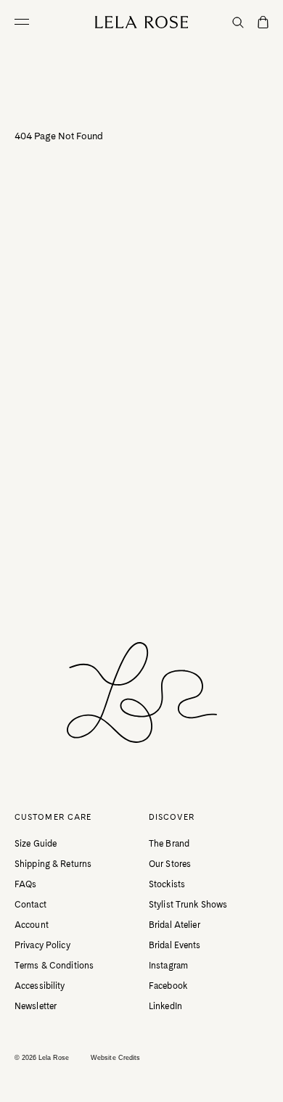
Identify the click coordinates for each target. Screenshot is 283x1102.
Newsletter (36, 1006)
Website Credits (115, 1057)
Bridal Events (175, 945)
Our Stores (170, 864)
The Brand (169, 844)
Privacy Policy (42, 945)
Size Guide (36, 844)
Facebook (168, 986)
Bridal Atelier (174, 925)
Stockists (167, 884)
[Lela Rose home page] (142, 22)
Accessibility (40, 986)
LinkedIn (165, 1006)
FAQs (25, 884)
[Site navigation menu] (25, 22)
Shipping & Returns (53, 864)
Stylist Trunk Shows (188, 905)
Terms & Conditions (54, 966)
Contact (30, 905)
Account (32, 925)
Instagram (168, 966)
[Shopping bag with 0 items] (263, 23)
